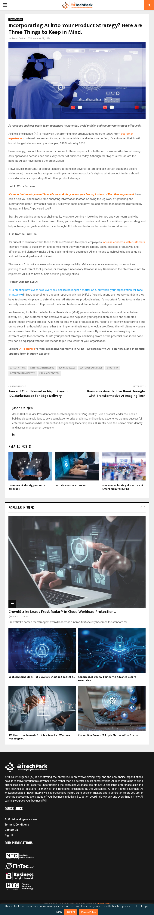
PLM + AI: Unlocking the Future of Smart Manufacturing (122, 487)
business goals (67, 368)
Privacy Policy (88, 912)
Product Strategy (49, 373)
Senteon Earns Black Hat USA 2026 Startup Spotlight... (41, 677)
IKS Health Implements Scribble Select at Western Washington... (39, 737)
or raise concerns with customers (124, 242)
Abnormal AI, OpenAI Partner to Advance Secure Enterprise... (107, 678)
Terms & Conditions (17, 824)
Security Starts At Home (70, 485)
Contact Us (11, 829)
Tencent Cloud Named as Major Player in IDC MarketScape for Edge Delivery (38, 394)
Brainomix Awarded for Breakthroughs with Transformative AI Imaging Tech (116, 394)
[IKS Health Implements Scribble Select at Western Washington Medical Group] (42, 708)
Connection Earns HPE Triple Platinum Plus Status (108, 735)
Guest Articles (15, 19)
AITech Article (18, 368)
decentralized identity (22, 373)
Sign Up (9, 835)
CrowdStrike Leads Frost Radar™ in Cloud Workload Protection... (62, 612)
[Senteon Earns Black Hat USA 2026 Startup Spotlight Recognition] (42, 650)
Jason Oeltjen (18, 38)
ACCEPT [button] (70, 912)
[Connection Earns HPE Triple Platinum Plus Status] (112, 708)
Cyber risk (112, 368)
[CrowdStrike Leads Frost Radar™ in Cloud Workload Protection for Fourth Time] (77, 562)
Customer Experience (91, 368)
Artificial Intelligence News (21, 819)
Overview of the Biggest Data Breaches (26, 487)
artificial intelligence (42, 368)
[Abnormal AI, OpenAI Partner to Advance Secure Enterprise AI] (112, 650)
